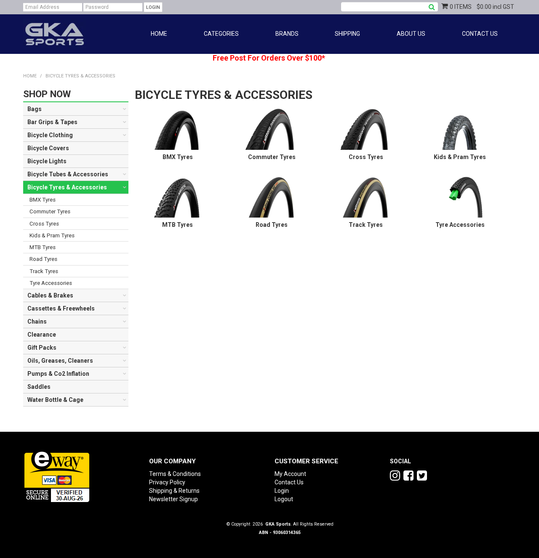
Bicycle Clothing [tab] (50, 135)
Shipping (347, 33)
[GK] (54, 33)
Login (282, 490)
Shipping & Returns (174, 490)
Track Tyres (366, 224)
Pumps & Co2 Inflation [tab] (58, 373)
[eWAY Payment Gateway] (57, 475)
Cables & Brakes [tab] (50, 295)
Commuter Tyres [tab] (49, 211)
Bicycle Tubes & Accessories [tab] (67, 174)
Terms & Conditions (175, 473)
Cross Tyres (366, 157)
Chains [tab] (37, 321)
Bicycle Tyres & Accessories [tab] (67, 187)
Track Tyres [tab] (43, 271)
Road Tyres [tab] (43, 259)
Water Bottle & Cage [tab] (55, 399)
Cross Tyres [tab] (44, 224)
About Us (411, 33)
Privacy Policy (167, 482)
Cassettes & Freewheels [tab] (61, 308)
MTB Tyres (177, 224)
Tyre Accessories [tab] (50, 283)
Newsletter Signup (173, 499)
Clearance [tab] (41, 334)
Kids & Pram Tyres (460, 157)
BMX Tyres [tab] (42, 200)
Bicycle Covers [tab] (48, 148)
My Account (290, 473)
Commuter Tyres (272, 157)
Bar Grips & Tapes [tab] (52, 122)
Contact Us (480, 33)
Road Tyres (272, 224)
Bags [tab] (34, 109)
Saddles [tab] (39, 386)
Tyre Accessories (460, 224)
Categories (221, 33)
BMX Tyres (178, 157)
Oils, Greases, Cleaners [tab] (60, 360)
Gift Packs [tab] (41, 347)
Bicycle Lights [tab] (47, 161)
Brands (287, 33)
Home (159, 33)
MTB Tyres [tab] (42, 247)
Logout (284, 499)
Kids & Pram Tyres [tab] (52, 235)
